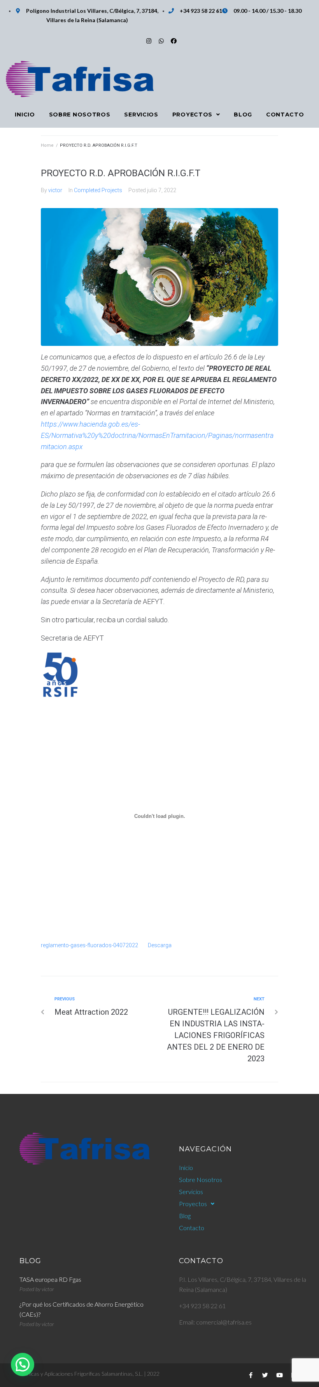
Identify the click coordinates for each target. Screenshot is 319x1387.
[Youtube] (279, 1375)
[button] (22, 1364)
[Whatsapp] (161, 41)
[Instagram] (149, 41)
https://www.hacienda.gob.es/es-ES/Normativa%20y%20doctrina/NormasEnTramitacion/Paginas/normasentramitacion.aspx (157, 435)
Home (47, 145)
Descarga (160, 945)
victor (55, 190)
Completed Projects (98, 190)
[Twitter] (265, 1375)
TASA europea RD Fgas (50, 1279)
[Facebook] (174, 41)
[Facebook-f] (250, 1375)
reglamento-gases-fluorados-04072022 (89, 945)
